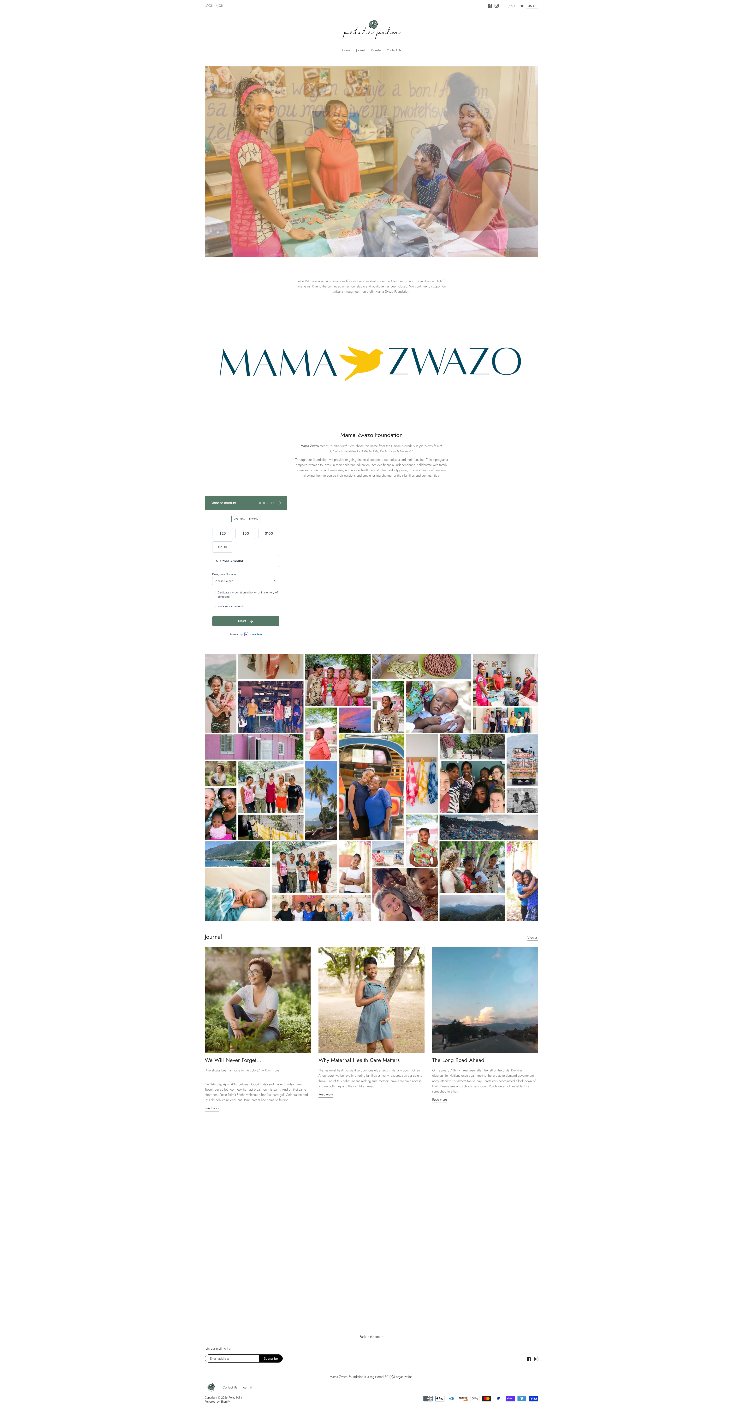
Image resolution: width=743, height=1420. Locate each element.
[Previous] (197, 161)
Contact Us (230, 1387)
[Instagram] (497, 5)
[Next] (546, 161)
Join (221, 5)
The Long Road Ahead (458, 1060)
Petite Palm (235, 1397)
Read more (212, 1108)
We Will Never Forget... (233, 1060)
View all (532, 937)
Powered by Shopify (217, 1401)
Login (209, 5)
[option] (371, 161)
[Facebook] (490, 5)
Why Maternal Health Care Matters (359, 1060)
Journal (213, 936)
